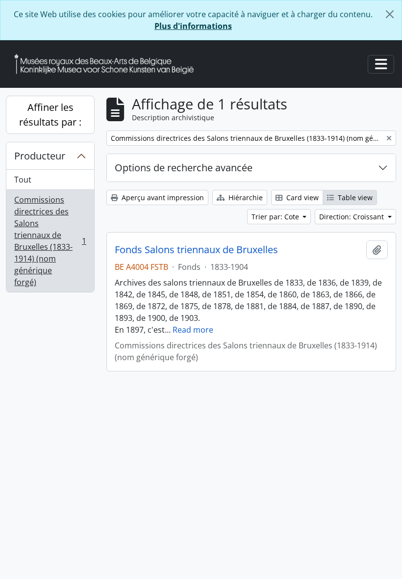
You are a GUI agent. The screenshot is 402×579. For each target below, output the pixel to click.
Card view (301, 197)
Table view (354, 197)
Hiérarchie (244, 197)
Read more (193, 329)
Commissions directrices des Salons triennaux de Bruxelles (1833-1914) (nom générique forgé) (50, 241)
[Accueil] (108, 64)
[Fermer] (390, 14)
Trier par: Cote (276, 216)
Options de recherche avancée (183, 167)
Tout (22, 179)
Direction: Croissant (352, 216)
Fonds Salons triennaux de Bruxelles (196, 250)
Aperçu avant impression (162, 197)
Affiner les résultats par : (50, 115)
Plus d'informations (193, 26)
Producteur (39, 155)
